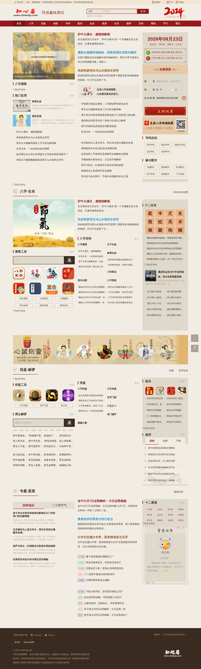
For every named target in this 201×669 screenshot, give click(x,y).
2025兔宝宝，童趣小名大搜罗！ (161, 404)
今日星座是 (165, 536)
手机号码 (150, 145)
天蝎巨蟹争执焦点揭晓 (94, 580)
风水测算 (24, 298)
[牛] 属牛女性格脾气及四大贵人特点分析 (165, 291)
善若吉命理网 (29, 642)
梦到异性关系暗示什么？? (73, 435)
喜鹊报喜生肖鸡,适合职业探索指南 (99, 148)
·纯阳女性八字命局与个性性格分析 (92, 400)
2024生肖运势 (180, 192)
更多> (72, 84)
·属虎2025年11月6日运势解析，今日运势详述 (92, 292)
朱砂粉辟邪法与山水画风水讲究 (32, 137)
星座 (104, 23)
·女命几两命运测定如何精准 (90, 395)
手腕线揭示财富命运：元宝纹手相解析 (101, 159)
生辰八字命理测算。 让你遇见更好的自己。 (108, 91)
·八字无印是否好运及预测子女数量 (122, 297)
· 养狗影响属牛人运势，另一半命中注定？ (164, 259)
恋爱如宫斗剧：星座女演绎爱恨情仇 (101, 568)
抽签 (55, 23)
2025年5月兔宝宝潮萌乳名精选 (161, 398)
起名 (92, 23)
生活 (46, 430)
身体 (52, 430)
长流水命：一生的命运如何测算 (32, 148)
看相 (153, 23)
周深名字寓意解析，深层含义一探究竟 (164, 410)
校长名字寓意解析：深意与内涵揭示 (183, 410)
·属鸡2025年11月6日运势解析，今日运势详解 (92, 287)
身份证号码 (180, 145)
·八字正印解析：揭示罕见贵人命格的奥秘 (122, 292)
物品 (27, 430)
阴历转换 (44, 305)
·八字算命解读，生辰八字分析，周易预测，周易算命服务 (92, 406)
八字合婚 (180, 174)
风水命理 (24, 305)
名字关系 (150, 174)
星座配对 (165, 167)
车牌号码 (165, 151)
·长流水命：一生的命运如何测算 (92, 256)
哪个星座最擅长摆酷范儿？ (96, 556)
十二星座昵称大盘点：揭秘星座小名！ (164, 416)
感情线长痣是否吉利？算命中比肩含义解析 (103, 120)
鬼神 (40, 430)
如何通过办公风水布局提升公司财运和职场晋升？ (42, 154)
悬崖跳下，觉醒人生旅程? (57, 435)
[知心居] (25, 12)
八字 (31, 23)
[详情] (165, 576)
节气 (171, 2)
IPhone (50, 635)
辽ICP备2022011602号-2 (174, 634)
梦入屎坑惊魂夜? (22, 454)
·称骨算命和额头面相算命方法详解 (122, 259)
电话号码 (165, 145)
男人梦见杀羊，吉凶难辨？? (28, 441)
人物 (15, 430)
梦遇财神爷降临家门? (70, 454)
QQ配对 (150, 167)
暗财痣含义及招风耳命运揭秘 (96, 170)
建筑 (64, 430)
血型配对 (165, 174)
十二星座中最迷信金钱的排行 (97, 574)
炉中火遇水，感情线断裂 (29, 132)
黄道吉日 (64, 305)
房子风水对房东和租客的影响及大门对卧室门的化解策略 (110, 115)
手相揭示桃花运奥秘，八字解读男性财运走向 (104, 104)
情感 (58, 430)
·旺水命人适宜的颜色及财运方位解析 (122, 302)
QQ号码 (150, 151)
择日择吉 (99, 16)
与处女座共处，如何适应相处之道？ (101, 591)
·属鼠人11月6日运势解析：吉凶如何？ (92, 302)
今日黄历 (44, 298)
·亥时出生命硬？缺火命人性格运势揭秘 (92, 266)
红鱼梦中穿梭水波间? (70, 446)
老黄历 (157, 2)
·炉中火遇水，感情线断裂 (89, 251)
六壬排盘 (24, 405)
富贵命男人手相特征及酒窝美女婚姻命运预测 (104, 154)
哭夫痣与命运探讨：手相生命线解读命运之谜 (104, 176)
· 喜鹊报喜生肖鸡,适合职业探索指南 (161, 243)
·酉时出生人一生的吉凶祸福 (90, 411)
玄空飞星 (44, 405)
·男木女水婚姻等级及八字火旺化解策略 (122, 287)
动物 (21, 430)
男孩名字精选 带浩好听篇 (178, 416)
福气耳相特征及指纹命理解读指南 (98, 126)
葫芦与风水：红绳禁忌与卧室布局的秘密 (102, 165)
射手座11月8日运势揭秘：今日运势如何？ (103, 615)
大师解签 (64, 298)
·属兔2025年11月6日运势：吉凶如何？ (92, 297)
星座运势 (178, 492)
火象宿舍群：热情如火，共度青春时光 (101, 603)
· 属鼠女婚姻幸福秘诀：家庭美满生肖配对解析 (166, 238)
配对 (80, 23)
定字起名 (183, 370)
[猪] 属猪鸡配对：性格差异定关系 (182, 309)
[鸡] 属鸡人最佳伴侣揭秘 (178, 315)
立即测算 (165, 111)
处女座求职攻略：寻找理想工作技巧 (100, 597)
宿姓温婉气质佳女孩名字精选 (160, 422)
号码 (67, 23)
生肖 (116, 23)
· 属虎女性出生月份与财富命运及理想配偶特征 (166, 248)
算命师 (17, 642)
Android (36, 635)
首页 (19, 23)
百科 (141, 23)
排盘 (43, 23)
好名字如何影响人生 (176, 404)
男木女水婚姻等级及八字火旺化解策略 (36, 143)
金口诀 (64, 405)
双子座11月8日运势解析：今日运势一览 (102, 609)
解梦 (129, 23)
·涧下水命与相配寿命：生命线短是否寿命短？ (92, 261)
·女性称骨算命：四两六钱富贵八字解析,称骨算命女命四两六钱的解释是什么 (122, 265)
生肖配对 (180, 167)
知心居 (20, 2)
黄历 (177, 23)
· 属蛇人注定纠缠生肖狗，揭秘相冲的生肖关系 (166, 254)
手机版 (181, 2)
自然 (71, 430)
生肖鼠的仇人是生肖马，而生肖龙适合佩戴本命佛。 (108, 143)
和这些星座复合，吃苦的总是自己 (100, 562)
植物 (33, 430)
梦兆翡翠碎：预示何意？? (57, 454)
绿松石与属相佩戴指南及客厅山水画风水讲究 (39, 160)
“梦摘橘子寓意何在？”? (40, 435)
